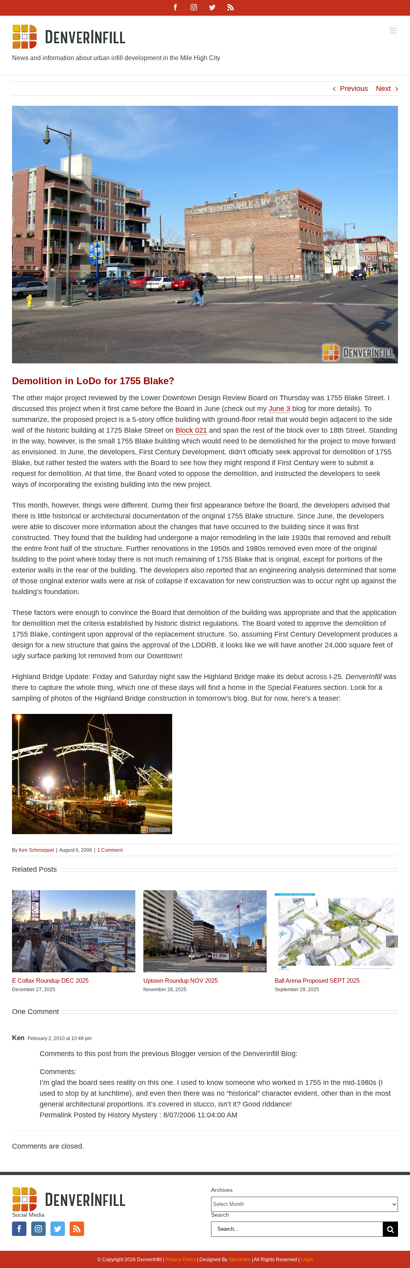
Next (383, 89)
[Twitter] (57, 1229)
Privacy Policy (180, 1259)
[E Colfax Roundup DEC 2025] (73, 894)
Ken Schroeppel (36, 850)
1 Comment (110, 850)
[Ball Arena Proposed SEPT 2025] (336, 894)
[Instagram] (38, 1229)
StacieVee (240, 1259)
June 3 (279, 409)
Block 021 (191, 430)
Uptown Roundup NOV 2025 (180, 980)
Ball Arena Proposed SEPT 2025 (317, 980)
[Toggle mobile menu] (394, 30)
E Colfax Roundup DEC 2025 (50, 980)
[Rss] (77, 1229)
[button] (18, 941)
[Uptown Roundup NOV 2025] (205, 894)
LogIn (307, 1259)
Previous (354, 89)
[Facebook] (19, 1229)
